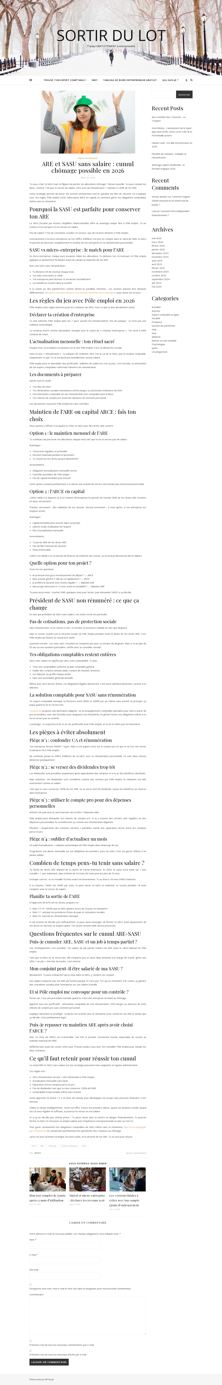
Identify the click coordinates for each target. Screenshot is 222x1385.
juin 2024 (156, 282)
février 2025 (158, 267)
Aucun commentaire (136, 1152)
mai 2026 (156, 238)
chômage (52, 1146)
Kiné (154, 333)
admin (37, 1152)
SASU (84, 1146)
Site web (34, 1269)
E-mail (33, 1254)
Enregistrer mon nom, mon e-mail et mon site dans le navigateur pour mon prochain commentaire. (80, 1288)
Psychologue (158, 344)
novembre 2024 (160, 271)
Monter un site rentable (164, 340)
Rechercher (184, 94)
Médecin (156, 336)
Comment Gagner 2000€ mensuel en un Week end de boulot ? (171, 200)
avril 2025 (157, 264)
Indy (95, 80)
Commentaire (36, 1294)
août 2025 (157, 260)
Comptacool (35, 710)
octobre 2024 (159, 275)
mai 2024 (156, 286)
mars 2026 (157, 242)
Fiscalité (156, 318)
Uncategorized (88, 158)
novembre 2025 (160, 256)
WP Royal (49, 1379)
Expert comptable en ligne (165, 314)
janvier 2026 (158, 249)
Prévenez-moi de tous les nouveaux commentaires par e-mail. (61, 1344)
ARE (42, 1146)
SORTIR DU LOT (111, 35)
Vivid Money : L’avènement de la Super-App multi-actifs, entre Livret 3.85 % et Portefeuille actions (172, 132)
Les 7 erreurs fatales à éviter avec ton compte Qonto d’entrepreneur (124, 1200)
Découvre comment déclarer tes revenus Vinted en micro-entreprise (80, 292)
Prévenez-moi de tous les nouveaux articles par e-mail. (58, 1354)
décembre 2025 (160, 253)
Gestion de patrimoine (163, 325)
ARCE (33, 1146)
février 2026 (158, 245)
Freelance (157, 322)
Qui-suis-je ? (170, 80)
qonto (155, 347)
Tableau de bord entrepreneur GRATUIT (130, 80)
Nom (32, 1239)
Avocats (156, 310)
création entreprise (69, 1146)
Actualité (156, 307)
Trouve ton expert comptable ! (65, 80)
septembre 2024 (161, 279)
